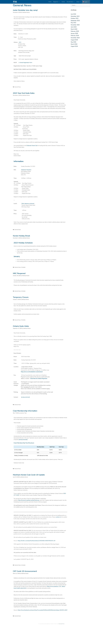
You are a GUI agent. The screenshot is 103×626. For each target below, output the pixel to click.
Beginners (55, 2)
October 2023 (74, 18)
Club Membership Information (25, 411)
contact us (58, 517)
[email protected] (23, 439)
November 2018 (75, 38)
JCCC (20, 42)
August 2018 (74, 40)
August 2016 (74, 46)
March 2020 (74, 29)
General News (17, 87)
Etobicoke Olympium (26, 170)
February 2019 (75, 35)
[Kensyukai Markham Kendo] (15, 2)
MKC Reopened (19, 273)
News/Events (70, 2)
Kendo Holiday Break (21, 236)
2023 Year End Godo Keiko (23, 93)
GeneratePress (61, 623)
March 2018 (74, 44)
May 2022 (73, 23)
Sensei (63, 2)
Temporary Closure (20, 297)
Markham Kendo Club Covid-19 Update (29, 475)
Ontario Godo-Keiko (21, 326)
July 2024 (73, 14)
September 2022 (75, 20)
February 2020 (75, 31)
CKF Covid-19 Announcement (25, 571)
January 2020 (74, 33)
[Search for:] (80, 5)
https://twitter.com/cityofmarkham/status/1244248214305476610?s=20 (36, 540)
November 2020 (75, 25)
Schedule (23, 267)
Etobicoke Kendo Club (32, 145)
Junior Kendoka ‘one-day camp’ (25, 10)
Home (49, 2)
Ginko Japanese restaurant (28, 203)
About (77, 2)
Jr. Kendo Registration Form (25, 62)
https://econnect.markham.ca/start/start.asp (28, 500)
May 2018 (73, 42)
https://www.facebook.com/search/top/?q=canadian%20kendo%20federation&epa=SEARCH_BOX (42, 610)
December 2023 (75, 16)
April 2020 (74, 27)
